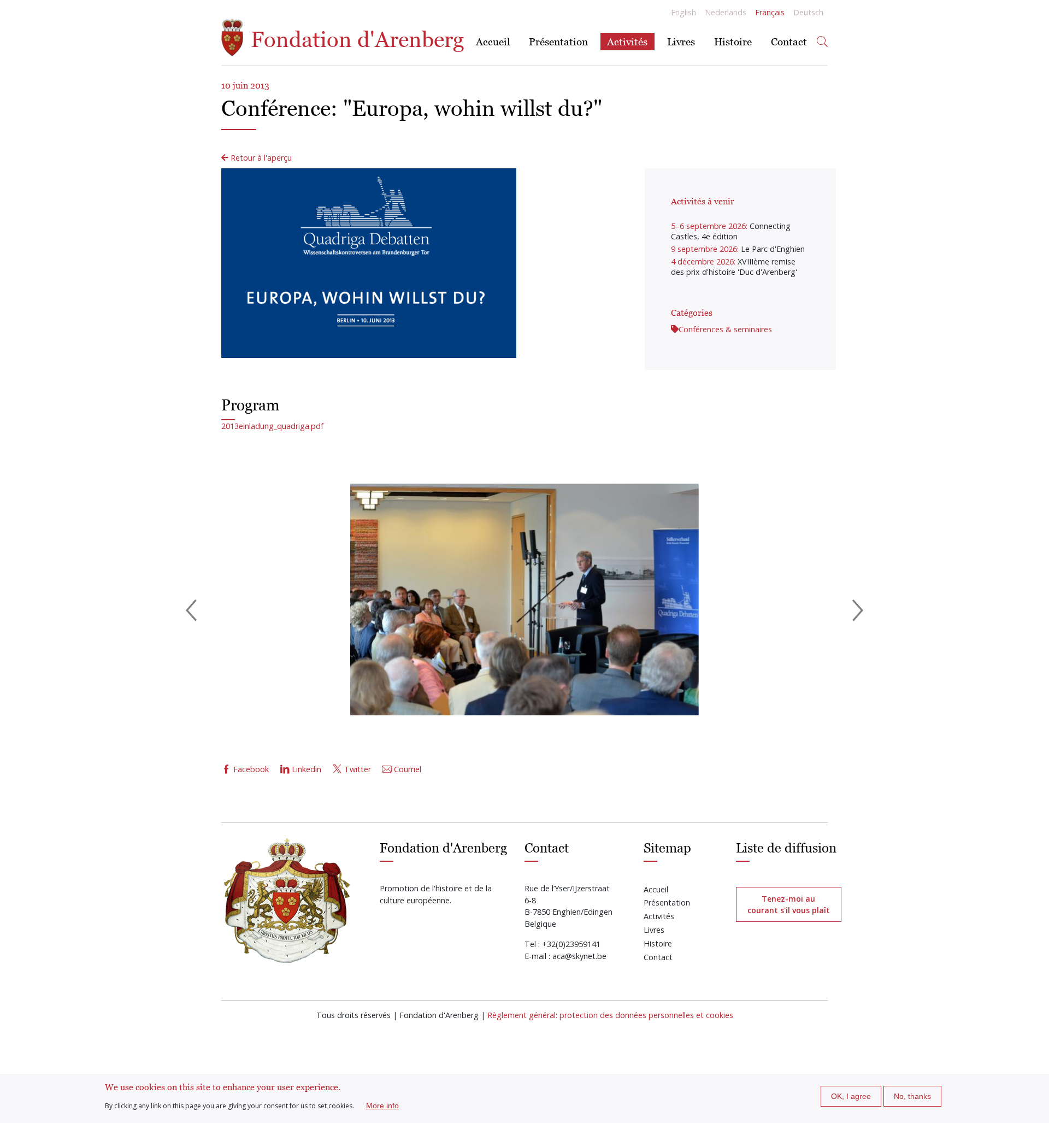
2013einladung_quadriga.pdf (272, 426)
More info (382, 1105)
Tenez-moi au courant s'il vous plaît (788, 904)
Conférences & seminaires (725, 329)
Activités (627, 41)
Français (770, 12)
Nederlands (725, 12)
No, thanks (912, 1096)
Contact (789, 41)
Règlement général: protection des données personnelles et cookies (610, 1015)
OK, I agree (851, 1096)
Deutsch (808, 12)
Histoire (733, 41)
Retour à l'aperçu (260, 157)
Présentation (558, 41)
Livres (681, 41)
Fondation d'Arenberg (354, 39)
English (683, 12)
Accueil (493, 41)
